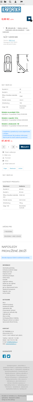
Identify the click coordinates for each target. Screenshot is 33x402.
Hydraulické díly (7, 308)
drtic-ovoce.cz (22, 379)
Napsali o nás (7, 291)
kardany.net (23, 389)
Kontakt (5, 279)
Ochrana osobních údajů (10, 270)
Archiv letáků (6, 293)
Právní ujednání (7, 285)
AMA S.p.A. (12, 40)
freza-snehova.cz (21, 375)
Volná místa (6, 277)
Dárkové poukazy (8, 304)
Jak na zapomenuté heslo (10, 287)
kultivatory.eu (11, 381)
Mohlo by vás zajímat (9, 283)
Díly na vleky (6, 316)
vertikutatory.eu (23, 377)
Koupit (26, 147)
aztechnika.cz (22, 365)
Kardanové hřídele (8, 306)
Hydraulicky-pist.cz (23, 385)
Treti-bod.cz (8, 387)
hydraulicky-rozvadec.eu (22, 367)
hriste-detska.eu (11, 375)
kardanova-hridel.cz (9, 367)
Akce (4, 302)
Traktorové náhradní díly (10, 312)
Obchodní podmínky (8, 268)
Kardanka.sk (16, 387)
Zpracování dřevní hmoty (10, 322)
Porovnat (8, 158)
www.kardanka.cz (11, 344)
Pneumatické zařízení (9, 310)
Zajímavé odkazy (8, 281)
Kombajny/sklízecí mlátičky (11, 318)
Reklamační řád (7, 272)
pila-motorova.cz (21, 381)
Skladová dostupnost (9, 289)
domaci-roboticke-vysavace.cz (16, 383)
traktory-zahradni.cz (22, 373)
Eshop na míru (6, 400)
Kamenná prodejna (8, 276)
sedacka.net (24, 387)
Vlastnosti (13, 168)
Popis (5, 168)
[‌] (4, 356)
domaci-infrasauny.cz (11, 377)
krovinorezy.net (22, 371)
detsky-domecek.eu (12, 379)
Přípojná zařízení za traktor (11, 320)
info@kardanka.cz (12, 342)
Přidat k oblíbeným (10, 152)
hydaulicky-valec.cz (8, 369)
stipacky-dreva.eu (10, 373)
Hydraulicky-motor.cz (10, 385)
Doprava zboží (7, 274)
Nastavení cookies (14, 398)
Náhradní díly (11, 28)
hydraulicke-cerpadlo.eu (22, 369)
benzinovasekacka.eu (11, 371)
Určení (20, 168)
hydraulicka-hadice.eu (12, 389)
